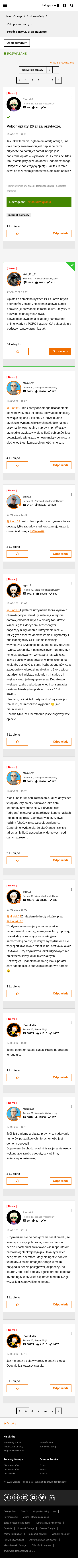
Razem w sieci (11, 1517)
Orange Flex (10, 1511)
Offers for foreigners (41, 1545)
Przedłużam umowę (13, 1446)
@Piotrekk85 (15, 921)
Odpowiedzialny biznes (44, 1511)
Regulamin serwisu (37, 1534)
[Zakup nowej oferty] (32, 69)
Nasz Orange (14, 16)
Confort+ (8, 1528)
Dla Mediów (9, 1473)
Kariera (43, 1473)
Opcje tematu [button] (16, 42)
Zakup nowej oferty (18, 24)
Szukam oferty (35, 16)
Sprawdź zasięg (48, 1446)
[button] (71, 97)
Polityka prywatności (14, 1540)
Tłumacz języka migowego (48, 1523)
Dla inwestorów (11, 1469)
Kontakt (43, 1469)
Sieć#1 (24, 1511)
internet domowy (18, 214)
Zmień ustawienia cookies (36, 1517)
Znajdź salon (46, 1442)
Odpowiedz (60, 233)
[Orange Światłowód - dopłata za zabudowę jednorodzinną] (55, 69)
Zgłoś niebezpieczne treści (17, 1523)
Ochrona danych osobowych (43, 1540)
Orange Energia (47, 1528)
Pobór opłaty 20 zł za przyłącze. (34, 126)
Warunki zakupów (60, 1534)
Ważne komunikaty (13, 1534)
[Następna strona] (58, 80)
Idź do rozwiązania (63, 62)
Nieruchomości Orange (15, 1545)
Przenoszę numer (12, 1442)
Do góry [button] (11, 1423)
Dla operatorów (11, 1465)
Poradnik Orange (25, 1528)
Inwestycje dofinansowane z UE (19, 1551)
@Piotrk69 (13, 407)
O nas (43, 1465)
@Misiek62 (37, 531)
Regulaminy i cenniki (14, 1450)
